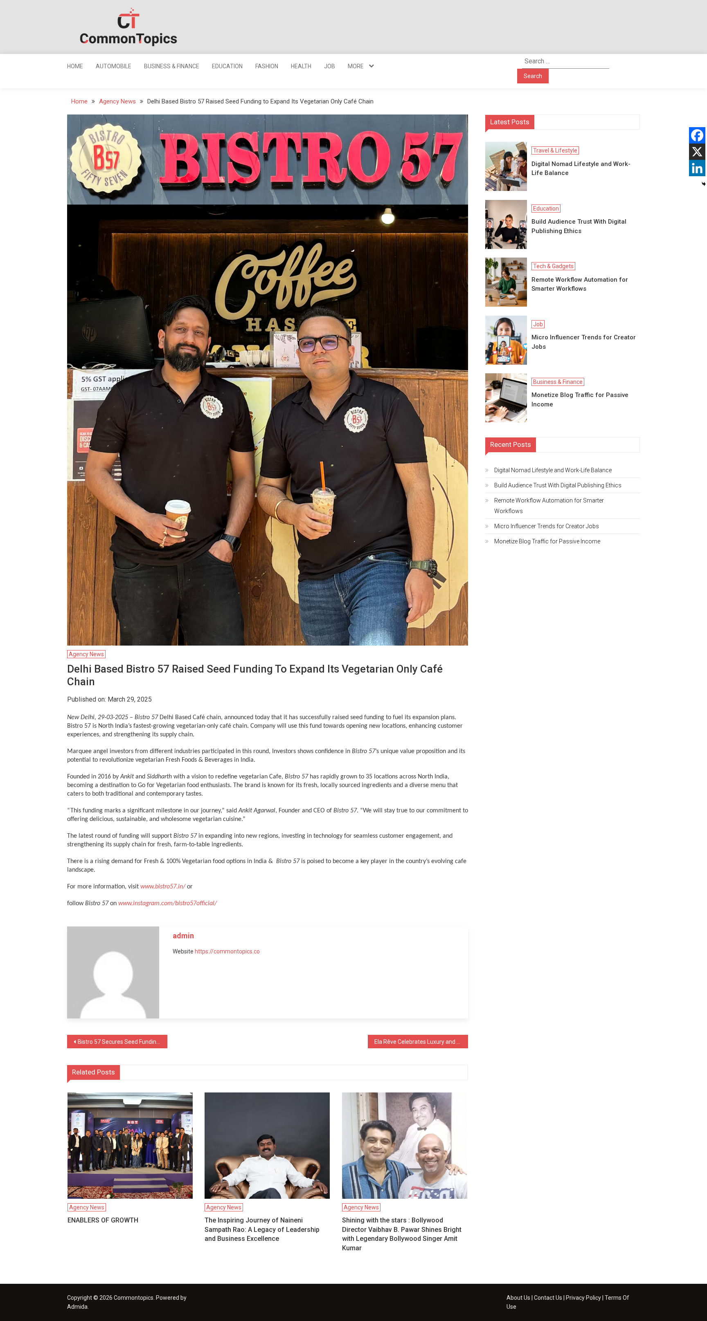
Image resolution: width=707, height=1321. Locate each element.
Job (329, 66)
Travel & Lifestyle (555, 150)
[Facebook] (697, 135)
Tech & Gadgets (553, 266)
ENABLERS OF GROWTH (103, 1220)
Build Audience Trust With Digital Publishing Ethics (578, 226)
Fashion (266, 66)
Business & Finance (171, 66)
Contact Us (548, 1297)
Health (301, 66)
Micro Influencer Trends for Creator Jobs (583, 342)
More (356, 66)
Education (227, 66)
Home (75, 66)
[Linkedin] (697, 168)
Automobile (113, 66)
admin (183, 935)
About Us (518, 1297)
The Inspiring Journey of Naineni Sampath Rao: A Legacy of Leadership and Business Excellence (262, 1229)
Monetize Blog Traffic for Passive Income (579, 399)
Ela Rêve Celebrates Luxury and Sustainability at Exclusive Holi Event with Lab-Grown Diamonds (421, 1041)
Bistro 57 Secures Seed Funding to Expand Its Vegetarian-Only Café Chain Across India (122, 1041)
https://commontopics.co (227, 951)
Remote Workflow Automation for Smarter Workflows (579, 284)
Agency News (86, 654)
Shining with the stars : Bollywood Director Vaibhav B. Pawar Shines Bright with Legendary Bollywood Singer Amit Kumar (402, 1233)
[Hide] (703, 184)
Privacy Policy (583, 1297)
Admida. (78, 1306)
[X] (697, 152)
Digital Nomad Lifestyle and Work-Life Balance (580, 168)
